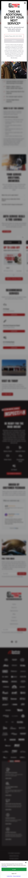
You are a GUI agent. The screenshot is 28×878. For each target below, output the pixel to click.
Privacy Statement (17, 876)
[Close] (25, 3)
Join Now (14, 40)
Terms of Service (10, 55)
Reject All (14, 873)
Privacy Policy (18, 55)
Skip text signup (14, 57)
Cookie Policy (9, 876)
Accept (14, 869)
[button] (26, 862)
